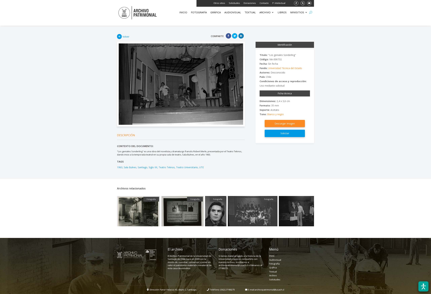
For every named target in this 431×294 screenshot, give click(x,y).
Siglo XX (153, 167)
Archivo (265, 12)
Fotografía (199, 12)
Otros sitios (219, 3)
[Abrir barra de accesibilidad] (423, 286)
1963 (119, 167)
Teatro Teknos (167, 167)
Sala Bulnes (130, 167)
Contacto (264, 3)
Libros (282, 12)
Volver (126, 36)
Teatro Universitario (187, 167)
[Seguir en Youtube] (309, 3)
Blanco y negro (275, 114)
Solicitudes (234, 3)
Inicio (183, 12)
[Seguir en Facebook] (296, 3)
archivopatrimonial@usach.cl (269, 289)
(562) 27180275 (227, 289)
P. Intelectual (278, 3)
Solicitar (284, 133)
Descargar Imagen (285, 123)
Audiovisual (232, 12)
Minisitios (297, 12)
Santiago (142, 167)
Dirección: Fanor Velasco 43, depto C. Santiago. (173, 289)
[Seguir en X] (303, 3)
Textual (250, 12)
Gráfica (215, 12)
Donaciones (250, 3)
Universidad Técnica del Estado (285, 68)
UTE (201, 167)
